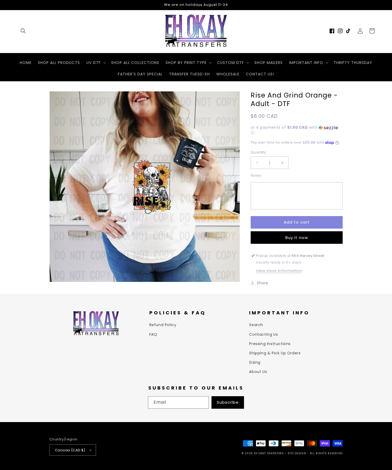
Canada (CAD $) (70, 450)
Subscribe (228, 402)
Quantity (258, 152)
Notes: (256, 175)
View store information (279, 270)
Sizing (255, 362)
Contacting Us (263, 334)
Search (256, 324)
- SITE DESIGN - (297, 453)
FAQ (153, 334)
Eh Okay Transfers (269, 453)
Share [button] (262, 283)
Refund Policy (163, 324)
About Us (258, 371)
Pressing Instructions (270, 343)
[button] (23, 31)
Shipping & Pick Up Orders (275, 353)
